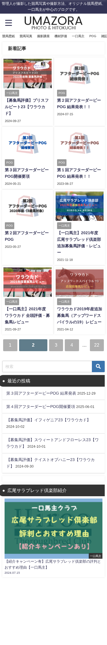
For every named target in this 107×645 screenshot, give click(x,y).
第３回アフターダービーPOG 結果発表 (41, 393)
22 (96, 345)
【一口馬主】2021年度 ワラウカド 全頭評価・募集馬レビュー (27, 315)
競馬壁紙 (8, 36)
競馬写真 (26, 36)
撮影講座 (43, 36)
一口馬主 (78, 36)
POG (92, 36)
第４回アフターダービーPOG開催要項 (40, 407)
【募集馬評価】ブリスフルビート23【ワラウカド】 (27, 106)
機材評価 (60, 36)
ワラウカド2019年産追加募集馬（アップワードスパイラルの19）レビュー (79, 315)
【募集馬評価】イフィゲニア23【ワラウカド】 (48, 420)
